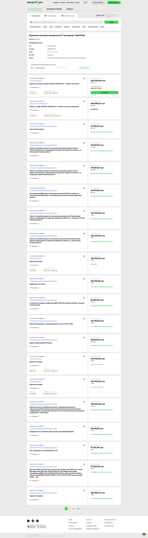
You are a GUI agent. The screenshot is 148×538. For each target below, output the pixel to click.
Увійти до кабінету (98, 2)
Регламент (89, 522)
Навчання (56, 2)
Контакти (62, 2)
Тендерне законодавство (92, 529)
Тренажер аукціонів (91, 526)
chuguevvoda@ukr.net (52, 52)
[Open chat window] (144, 534)
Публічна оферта (72, 522)
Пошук (111, 22)
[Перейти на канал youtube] (33, 520)
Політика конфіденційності (75, 529)
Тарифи (70, 519)
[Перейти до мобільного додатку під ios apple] (31, 526)
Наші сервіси (70, 2)
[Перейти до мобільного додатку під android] (41, 526)
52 (78, 508)
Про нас (77, 2)
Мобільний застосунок (110, 519)
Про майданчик (108, 522)
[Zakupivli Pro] (35, 2)
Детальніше (104, 92)
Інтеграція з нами (108, 526)
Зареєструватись (114, 2)
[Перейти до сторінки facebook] (28, 520)
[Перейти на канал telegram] (37, 520)
